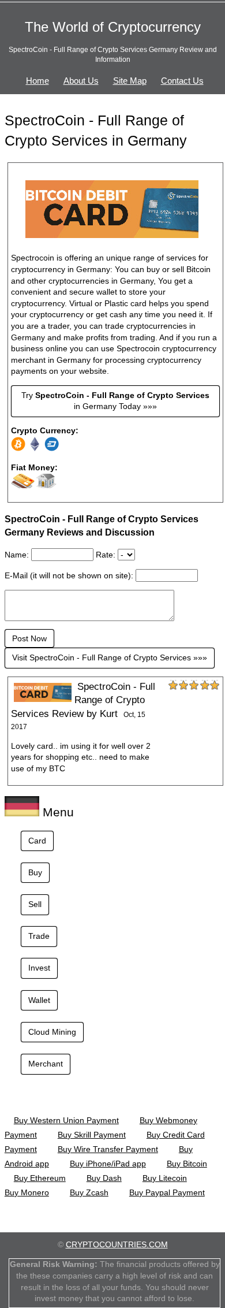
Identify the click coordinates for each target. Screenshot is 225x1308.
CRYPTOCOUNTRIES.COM (117, 1244)
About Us (81, 81)
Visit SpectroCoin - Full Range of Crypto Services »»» (109, 657)
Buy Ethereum (40, 1178)
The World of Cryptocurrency (113, 27)
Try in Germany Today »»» (115, 401)
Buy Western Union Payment (66, 1120)
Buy (35, 872)
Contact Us (182, 81)
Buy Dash (104, 1178)
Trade (39, 936)
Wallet (39, 1000)
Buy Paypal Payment (167, 1192)
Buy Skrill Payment (92, 1134)
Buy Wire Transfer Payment (108, 1149)
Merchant (45, 1063)
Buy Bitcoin (187, 1163)
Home (37, 81)
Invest (39, 967)
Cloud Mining (52, 1031)
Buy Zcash (89, 1192)
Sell (35, 904)
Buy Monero (27, 1192)
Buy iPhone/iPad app (108, 1163)
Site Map (130, 81)
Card (37, 840)
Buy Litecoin (164, 1178)
